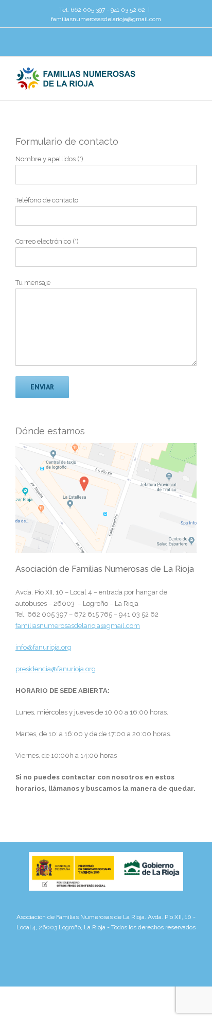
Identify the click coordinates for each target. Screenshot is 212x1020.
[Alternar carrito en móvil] (174, 75)
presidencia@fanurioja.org (55, 669)
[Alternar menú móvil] (192, 75)
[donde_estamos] (106, 448)
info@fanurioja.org (43, 647)
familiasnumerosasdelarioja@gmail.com (106, 19)
